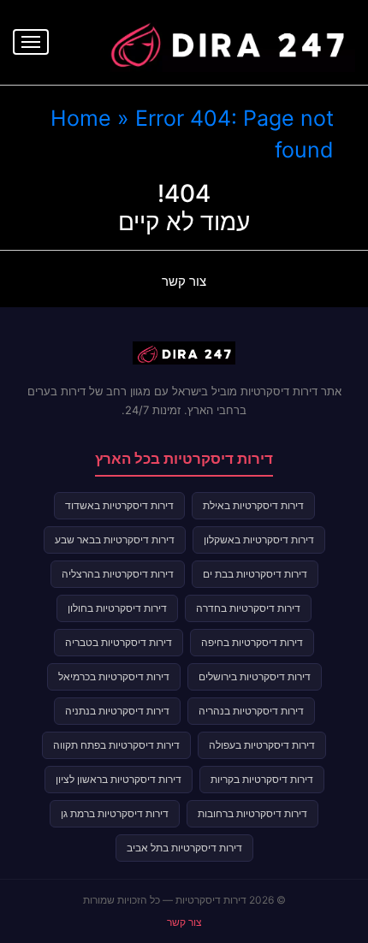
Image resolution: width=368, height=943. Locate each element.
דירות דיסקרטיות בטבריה (118, 642)
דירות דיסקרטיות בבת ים (255, 573)
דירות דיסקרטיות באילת (253, 505)
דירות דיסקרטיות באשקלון (259, 539)
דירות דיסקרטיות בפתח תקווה (116, 744)
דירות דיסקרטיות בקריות (262, 779)
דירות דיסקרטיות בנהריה (251, 710)
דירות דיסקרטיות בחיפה (252, 642)
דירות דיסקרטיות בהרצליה (118, 573)
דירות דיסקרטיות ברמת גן (115, 813)
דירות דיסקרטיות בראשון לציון (118, 779)
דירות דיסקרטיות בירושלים (255, 676)
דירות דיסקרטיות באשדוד (119, 505)
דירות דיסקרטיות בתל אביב (184, 847)
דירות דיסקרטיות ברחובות (252, 813)
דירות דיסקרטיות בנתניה (117, 710)
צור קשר (184, 281)
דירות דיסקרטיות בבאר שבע (115, 539)
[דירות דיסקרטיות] (226, 40)
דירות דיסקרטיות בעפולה (262, 744)
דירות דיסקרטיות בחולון (117, 608)
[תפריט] (31, 42)
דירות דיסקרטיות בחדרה (248, 608)
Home (80, 118)
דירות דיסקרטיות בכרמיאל (113, 676)
